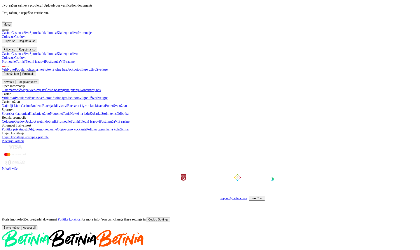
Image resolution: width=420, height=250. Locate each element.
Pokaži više (10, 168)
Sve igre (102, 69)
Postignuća (107, 121)
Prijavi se (9, 41)
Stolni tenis (109, 113)
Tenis (66, 113)
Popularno (22, 69)
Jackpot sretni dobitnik (41, 121)
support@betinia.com (233, 198)
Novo (11, 69)
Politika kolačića (69, 219)
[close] (3, 21)
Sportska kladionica (43, 33)
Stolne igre (59, 69)
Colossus (8, 121)
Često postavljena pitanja (62, 90)
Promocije (85, 33)
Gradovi (20, 121)
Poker (109, 106)
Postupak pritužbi (36, 137)
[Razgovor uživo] (7, 66)
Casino (6, 33)
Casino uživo (20, 33)
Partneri (18, 141)
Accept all (29, 227)
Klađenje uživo (67, 33)
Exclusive (36, 69)
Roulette (36, 106)
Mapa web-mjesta (33, 90)
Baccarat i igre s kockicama (86, 106)
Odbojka (123, 113)
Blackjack (49, 106)
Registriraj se (27, 41)
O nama (7, 90)
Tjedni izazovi (90, 121)
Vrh (4, 69)
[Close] (3, 46)
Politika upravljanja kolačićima (107, 129)
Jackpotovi (74, 69)
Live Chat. (256, 198)
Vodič (17, 90)
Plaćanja (7, 141)
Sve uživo (120, 106)
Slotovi (47, 69)
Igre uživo (89, 69)
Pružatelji (28, 73)
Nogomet (56, 113)
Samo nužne (11, 227)
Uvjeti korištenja (13, 137)
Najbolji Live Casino (16, 106)
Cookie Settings (158, 219)
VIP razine (122, 121)
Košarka (95, 113)
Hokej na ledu (80, 113)
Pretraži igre (11, 73)
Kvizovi (61, 106)
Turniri (75, 121)
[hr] (3, 66)
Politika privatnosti (15, 129)
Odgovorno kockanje (42, 129)
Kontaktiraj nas (90, 90)
